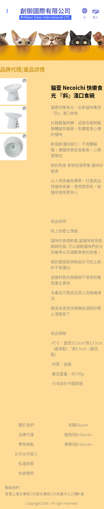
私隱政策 (26, 463)
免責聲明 (26, 473)
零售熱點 (26, 444)
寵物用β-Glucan (78, 434)
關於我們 (26, 425)
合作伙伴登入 (26, 454)
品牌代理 (26, 434)
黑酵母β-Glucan (78, 444)
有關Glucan (78, 425)
